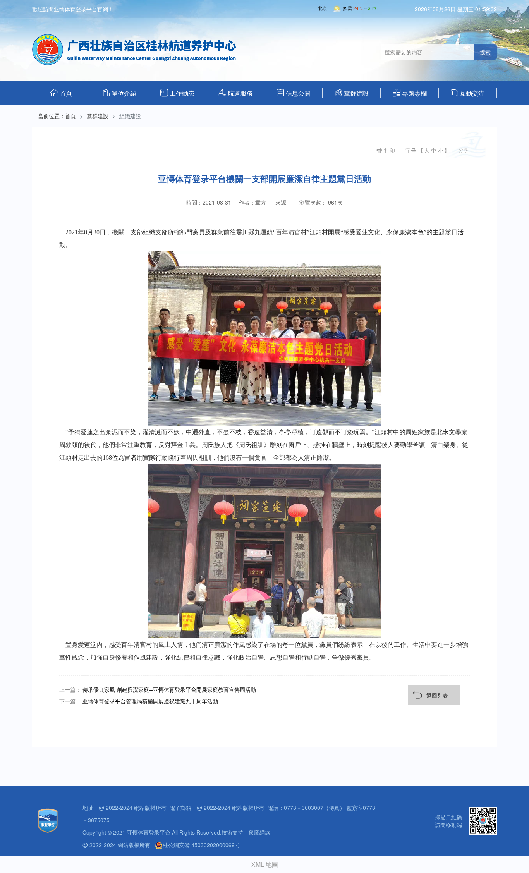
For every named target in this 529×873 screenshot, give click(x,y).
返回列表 (437, 695)
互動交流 (467, 92)
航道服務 (235, 93)
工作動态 (177, 93)
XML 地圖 (264, 864)
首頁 (61, 93)
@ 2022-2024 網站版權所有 (116, 845)
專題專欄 (410, 93)
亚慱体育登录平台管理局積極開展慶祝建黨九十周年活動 (150, 701)
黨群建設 (352, 93)
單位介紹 (119, 92)
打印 (389, 150)
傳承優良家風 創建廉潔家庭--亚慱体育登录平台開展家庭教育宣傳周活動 (169, 689)
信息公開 (294, 93)
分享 (464, 150)
